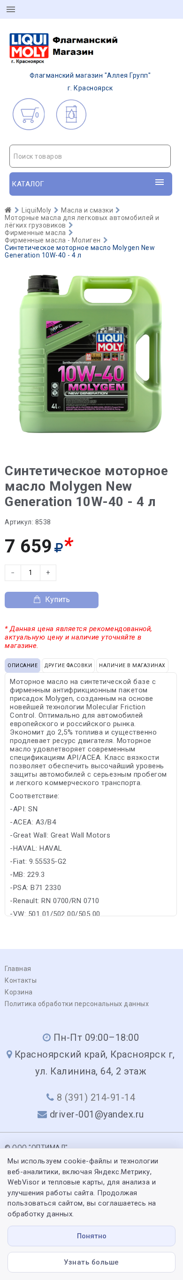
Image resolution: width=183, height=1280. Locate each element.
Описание (23, 665)
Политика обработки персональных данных (77, 1004)
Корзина (19, 992)
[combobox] (90, 156)
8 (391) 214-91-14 (96, 1097)
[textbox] (90, 156)
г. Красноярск (90, 82)
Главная (18, 968)
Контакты (21, 980)
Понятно (92, 1236)
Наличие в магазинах (132, 665)
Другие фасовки (68, 665)
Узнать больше (91, 1262)
